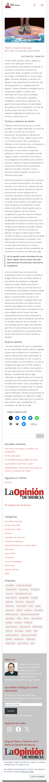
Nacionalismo (36, 618)
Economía (9, 602)
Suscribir (10, 711)
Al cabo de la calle (24, 51)
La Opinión (9, 557)
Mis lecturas (10, 565)
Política (28, 631)
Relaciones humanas (28, 635)
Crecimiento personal (23, 594)
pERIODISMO (37, 627)
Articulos (36, 51)
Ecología (34, 598)
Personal (9, 631)
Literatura (28, 610)
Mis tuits (8, 482)
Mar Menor (39, 610)
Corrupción (35, 589)
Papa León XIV (25, 627)
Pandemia (28, 623)
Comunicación (11, 589)
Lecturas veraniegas (13, 561)
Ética (32, 643)
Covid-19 (9, 594)
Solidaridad (30, 639)
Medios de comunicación (30, 614)
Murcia (26, 618)
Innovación (10, 610)
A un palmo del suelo (13, 521)
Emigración (30, 602)
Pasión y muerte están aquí (18, 47)
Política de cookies (27, 772)
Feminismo (10, 606)
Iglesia (38, 606)
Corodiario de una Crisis (15, 537)
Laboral (19, 610)
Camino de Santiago (23, 585)
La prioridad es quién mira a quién (19, 463)
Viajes (7, 573)
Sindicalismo (19, 639)
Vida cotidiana (23, 643)
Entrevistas (9, 549)
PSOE (36, 631)
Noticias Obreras (12, 569)
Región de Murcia (12, 635)
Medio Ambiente (12, 614)
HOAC (30, 606)
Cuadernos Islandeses (14, 541)
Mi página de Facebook (18, 505)
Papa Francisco (11, 627)
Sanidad (9, 639)
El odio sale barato (13, 455)
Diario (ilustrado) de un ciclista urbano (21, 545)
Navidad (9, 623)
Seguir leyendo (33, 679)
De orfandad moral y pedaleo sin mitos (21, 459)
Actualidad (10, 585)
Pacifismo (18, 623)
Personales (19, 631)
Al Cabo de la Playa (13, 529)
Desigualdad (24, 598)
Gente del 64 (10, 553)
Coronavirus (23, 589)
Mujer (19, 618)
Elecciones (19, 602)
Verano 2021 (10, 643)
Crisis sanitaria (11, 598)
